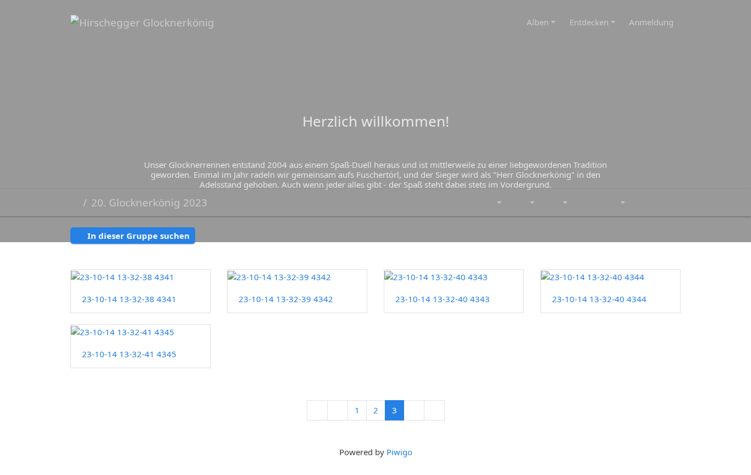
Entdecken (589, 22)
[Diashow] (587, 203)
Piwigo (399, 451)
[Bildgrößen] (558, 203)
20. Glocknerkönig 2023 (149, 202)
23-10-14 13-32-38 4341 (129, 299)
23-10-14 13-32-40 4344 (599, 299)
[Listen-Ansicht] (668, 203)
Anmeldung (651, 22)
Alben (538, 22)
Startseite (74, 202)
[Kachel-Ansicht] (644, 203)
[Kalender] (615, 203)
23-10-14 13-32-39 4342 (286, 299)
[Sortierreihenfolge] (525, 203)
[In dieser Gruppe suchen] (469, 203)
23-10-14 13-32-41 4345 (129, 354)
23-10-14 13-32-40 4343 (442, 299)
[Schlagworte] (493, 203)
